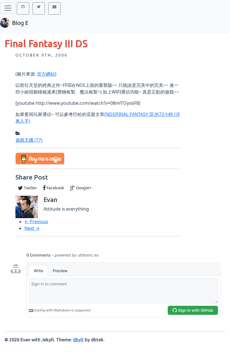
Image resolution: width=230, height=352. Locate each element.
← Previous (36, 221)
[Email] (54, 8)
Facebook (54, 187)
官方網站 (46, 74)
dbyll (78, 339)
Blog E (20, 23)
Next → (32, 228)
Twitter (30, 187)
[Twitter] (39, 8)
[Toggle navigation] (8, 8)
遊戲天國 (28, 140)
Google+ (83, 187)
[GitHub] (23, 8)
